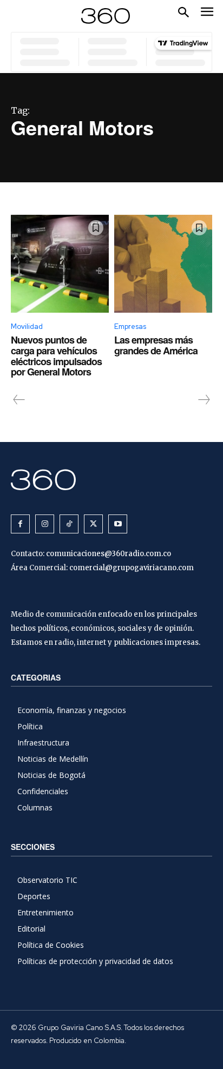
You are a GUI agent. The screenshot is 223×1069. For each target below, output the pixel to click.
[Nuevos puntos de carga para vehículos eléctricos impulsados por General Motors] (60, 264)
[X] (93, 523)
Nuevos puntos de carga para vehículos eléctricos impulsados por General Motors (56, 356)
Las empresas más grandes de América (156, 345)
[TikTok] (69, 523)
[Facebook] (20, 523)
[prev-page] (19, 400)
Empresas (130, 326)
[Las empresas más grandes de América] (163, 264)
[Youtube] (117, 523)
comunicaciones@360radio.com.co (108, 553)
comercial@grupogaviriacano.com (131, 567)
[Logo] (105, 16)
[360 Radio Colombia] (111, 479)
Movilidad (27, 326)
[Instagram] (44, 523)
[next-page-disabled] (203, 400)
